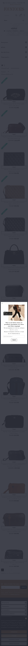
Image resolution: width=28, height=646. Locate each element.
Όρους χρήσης (15, 329)
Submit (14, 340)
